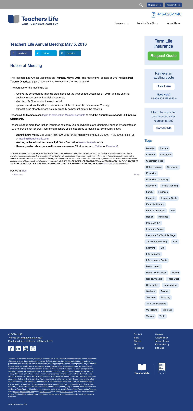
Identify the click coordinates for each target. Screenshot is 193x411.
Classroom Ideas (154, 161)
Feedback (139, 348)
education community (157, 180)
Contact (138, 334)
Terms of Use (107, 164)
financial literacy (155, 204)
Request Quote (154, 5)
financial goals (169, 198)
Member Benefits (146, 23)
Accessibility (161, 338)
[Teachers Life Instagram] (33, 348)
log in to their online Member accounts (63, 115)
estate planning (170, 186)
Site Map (159, 348)
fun (173, 211)
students (150, 291)
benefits (150, 148)
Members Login (173, 5)
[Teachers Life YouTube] (25, 348)
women (150, 316)
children (150, 155)
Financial (151, 198)
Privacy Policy (162, 345)
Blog (24, 171)
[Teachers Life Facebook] (11, 348)
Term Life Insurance (156, 304)
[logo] (149, 368)
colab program (153, 167)
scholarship (152, 285)
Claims (137, 341)
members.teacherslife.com (72, 394)
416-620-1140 (169, 14)
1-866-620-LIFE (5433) (164, 99)
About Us (172, 23)
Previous (18, 175)
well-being (151, 310)
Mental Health (153, 266)
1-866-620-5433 (66, 392)
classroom (165, 155)
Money (175, 273)
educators (151, 186)
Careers (159, 334)
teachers (150, 298)
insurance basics (154, 229)
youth (162, 316)
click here (164, 86)
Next (136, 175)
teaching (165, 298)
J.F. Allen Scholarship (156, 242)
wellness (167, 310)
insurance (163, 217)
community (172, 167)
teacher (165, 291)
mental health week (156, 273)
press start (173, 279)
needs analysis (154, 279)
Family (149, 192)
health (149, 217)
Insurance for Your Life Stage (160, 235)
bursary (164, 148)
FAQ (136, 345)
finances (163, 192)
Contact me (164, 128)
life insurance (153, 254)
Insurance (120, 23)
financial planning (155, 211)
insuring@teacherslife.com (23, 392)
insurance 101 (153, 223)
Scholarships (170, 285)
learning (150, 248)
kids (175, 242)
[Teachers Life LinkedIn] (18, 348)
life (162, 248)
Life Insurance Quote (156, 260)
